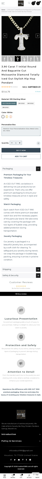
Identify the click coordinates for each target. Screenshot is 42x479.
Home (3, 10)
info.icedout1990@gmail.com (21, 451)
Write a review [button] (21, 294)
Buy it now (21, 150)
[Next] (38, 36)
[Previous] (5, 36)
